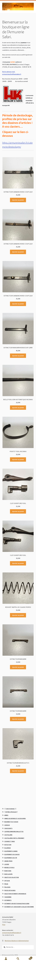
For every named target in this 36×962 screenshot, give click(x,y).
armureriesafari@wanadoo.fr (11, 933)
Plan (3, 925)
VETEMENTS (7, 900)
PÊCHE (6, 884)
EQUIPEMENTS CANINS (10, 851)
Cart (27, 957)
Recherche (18, 958)
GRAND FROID (8, 861)
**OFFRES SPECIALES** (11, 812)
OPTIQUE (7, 880)
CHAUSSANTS (8, 828)
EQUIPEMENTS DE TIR (10, 858)
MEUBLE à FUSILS (9, 867)
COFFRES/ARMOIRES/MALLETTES (13, 831)
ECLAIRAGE (7, 848)
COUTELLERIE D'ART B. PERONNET (14, 838)
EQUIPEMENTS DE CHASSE (11, 854)
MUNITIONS (7, 871)
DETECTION (7, 845)
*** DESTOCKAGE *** (10, 809)
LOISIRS (6, 864)
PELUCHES (7, 887)
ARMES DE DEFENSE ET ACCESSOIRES (15, 818)
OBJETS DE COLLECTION (11, 877)
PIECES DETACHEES (9, 890)
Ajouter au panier (18, 200)
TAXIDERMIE (7, 897)
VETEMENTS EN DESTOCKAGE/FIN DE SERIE (16, 903)
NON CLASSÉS (8, 874)
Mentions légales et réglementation (17, 941)
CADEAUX (7, 825)
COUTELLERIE (8, 835)
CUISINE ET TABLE (9, 841)
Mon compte (6, 958)
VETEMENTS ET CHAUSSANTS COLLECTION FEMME (19, 907)
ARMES (6, 815)
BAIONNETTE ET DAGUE (11, 822)
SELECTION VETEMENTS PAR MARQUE (15, 894)
